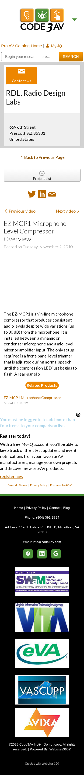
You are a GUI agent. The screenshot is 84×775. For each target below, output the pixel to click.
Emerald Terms (17, 485)
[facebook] (28, 553)
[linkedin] (42, 553)
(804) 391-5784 (47, 517)
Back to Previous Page (44, 157)
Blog (66, 508)
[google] (56, 553)
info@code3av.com (47, 542)
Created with (42, 763)
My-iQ (56, 46)
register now (11, 476)
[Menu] (74, 20)
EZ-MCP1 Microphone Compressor (32, 397)
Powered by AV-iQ (61, 485)
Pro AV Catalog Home (22, 46)
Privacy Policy (38, 485)
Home (19, 508)
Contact (54, 508)
